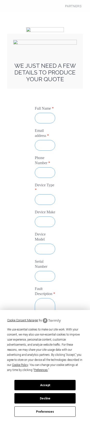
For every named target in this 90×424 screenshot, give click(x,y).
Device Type (44, 187)
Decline (45, 398)
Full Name (44, 108)
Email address (42, 133)
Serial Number (41, 264)
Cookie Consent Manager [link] (22, 320)
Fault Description (45, 291)
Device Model (40, 236)
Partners (73, 6)
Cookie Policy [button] (20, 365)
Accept (45, 385)
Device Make (45, 212)
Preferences (45, 411)
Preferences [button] (41, 370)
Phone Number (42, 160)
